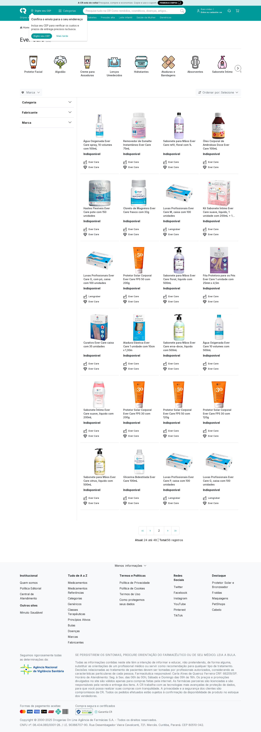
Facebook (180, 592)
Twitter (178, 587)
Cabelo (216, 609)
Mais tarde (62, 35)
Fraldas (217, 592)
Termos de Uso (129, 594)
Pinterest (180, 609)
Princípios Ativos (79, 619)
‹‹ (143, 530)
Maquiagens (220, 598)
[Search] (182, 10)
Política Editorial (30, 588)
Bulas (71, 625)
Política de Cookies (132, 588)
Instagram (180, 598)
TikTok (178, 615)
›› (175, 530)
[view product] (99, 126)
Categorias (75, 598)
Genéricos (165, 17)
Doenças (74, 631)
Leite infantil (125, 17)
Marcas (73, 637)
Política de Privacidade (134, 582)
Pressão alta (108, 17)
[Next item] (238, 68)
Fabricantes (76, 642)
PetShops (218, 604)
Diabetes (92, 17)
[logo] (23, 11)
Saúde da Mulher (146, 17)
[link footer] (84, 712)
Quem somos (29, 582)
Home (26, 27)
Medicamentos (77, 582)
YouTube (180, 604)
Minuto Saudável (31, 612)
